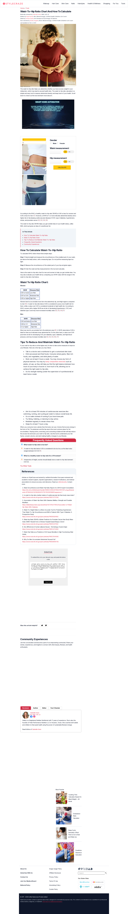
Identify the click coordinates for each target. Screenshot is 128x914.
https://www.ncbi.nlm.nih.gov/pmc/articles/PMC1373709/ (40, 497)
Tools (123, 3)
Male (54, 143)
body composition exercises (55, 361)
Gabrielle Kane (34, 713)
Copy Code (48, 582)
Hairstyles (81, 3)
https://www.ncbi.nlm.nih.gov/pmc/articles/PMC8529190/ (40, 516)
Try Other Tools (25, 466)
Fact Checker (55, 708)
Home (22, 8)
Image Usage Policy (55, 869)
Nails (73, 3)
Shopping (106, 3)
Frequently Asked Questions (33, 242)
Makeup (46, 3)
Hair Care (55, 3)
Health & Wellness (94, 3)
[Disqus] (48, 676)
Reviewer (25, 708)
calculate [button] (62, 167)
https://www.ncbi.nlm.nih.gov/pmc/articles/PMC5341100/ (40, 524)
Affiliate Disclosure (55, 873)
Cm (65, 151)
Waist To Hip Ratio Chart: (32, 237)
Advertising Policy (54, 885)
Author (35, 708)
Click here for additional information (52, 901)
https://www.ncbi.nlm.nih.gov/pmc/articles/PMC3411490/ (40, 529)
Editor (44, 708)
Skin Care (64, 3)
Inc (69, 151)
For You (115, 3)
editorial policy (62, 482)
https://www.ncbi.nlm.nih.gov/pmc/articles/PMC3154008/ (40, 536)
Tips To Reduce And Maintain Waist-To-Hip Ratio (39, 240)
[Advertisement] (48, 389)
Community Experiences (31, 244)
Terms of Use (53, 881)
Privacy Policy (53, 877)
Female (62, 143)
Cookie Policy (53, 889)
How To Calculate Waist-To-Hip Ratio (36, 235)
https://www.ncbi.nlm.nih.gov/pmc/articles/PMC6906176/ (40, 542)
